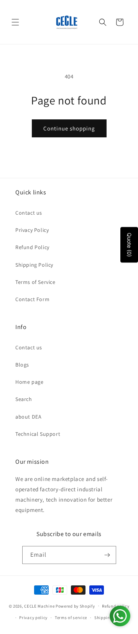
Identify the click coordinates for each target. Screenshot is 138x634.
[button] (15, 22)
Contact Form (32, 299)
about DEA (28, 416)
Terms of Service (35, 282)
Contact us (28, 212)
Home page (29, 381)
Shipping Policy (34, 264)
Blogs (22, 364)
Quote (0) (129, 245)
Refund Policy (32, 247)
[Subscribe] (107, 555)
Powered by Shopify (75, 605)
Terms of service (71, 617)
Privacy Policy (32, 230)
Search (23, 399)
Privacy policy (33, 617)
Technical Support (37, 433)
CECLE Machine (39, 605)
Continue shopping (69, 128)
